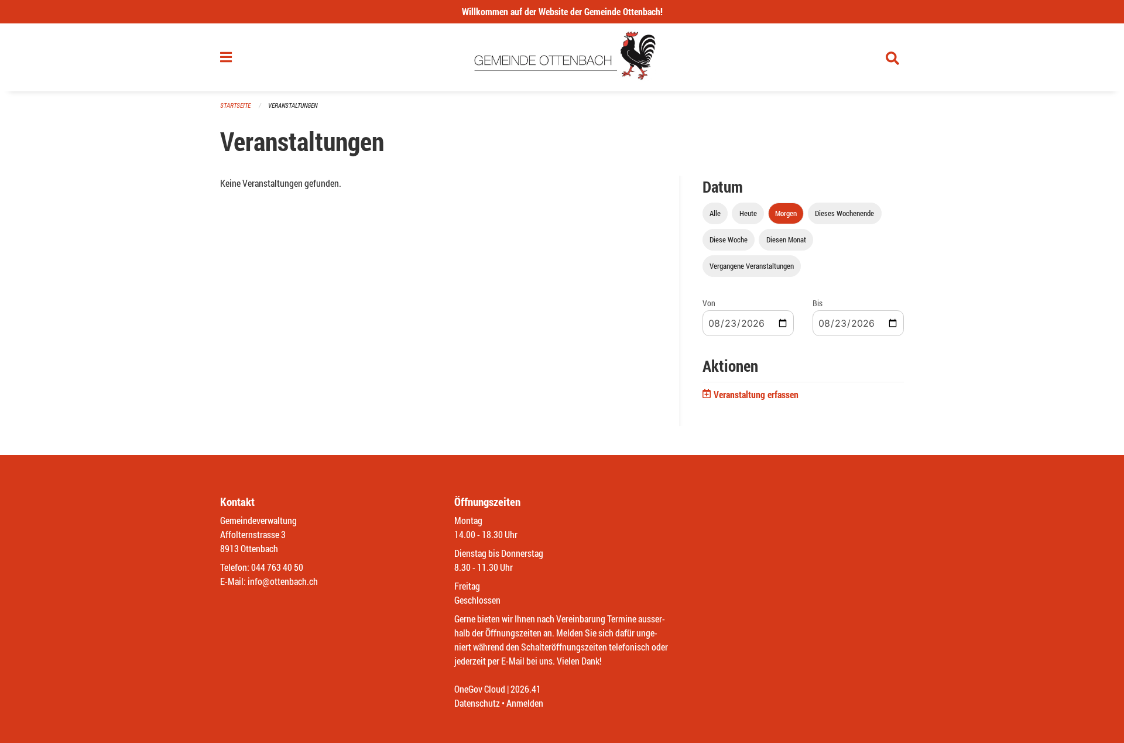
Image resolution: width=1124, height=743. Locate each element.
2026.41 (525, 689)
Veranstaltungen (292, 105)
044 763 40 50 (277, 567)
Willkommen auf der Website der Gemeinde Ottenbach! (562, 11)
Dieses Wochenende (844, 213)
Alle (715, 213)
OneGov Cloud (479, 689)
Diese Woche (729, 239)
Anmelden (524, 703)
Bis (818, 303)
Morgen (786, 213)
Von (708, 303)
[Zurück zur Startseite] (562, 57)
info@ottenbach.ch (283, 581)
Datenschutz (477, 703)
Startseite (235, 105)
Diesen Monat (786, 239)
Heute (748, 213)
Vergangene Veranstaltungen (752, 266)
